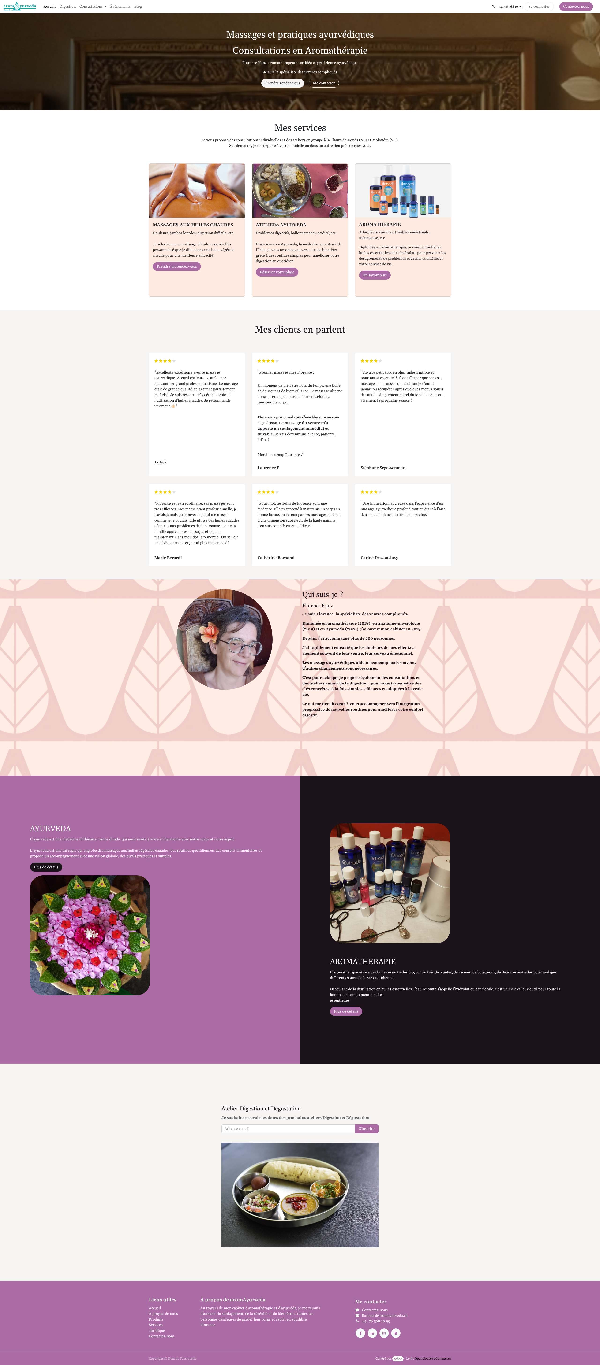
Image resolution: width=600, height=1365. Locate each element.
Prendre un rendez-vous (177, 266)
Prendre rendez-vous (282, 83)
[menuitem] (50, 6)
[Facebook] (360, 1333)
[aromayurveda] (396, 1333)
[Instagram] (384, 1333)
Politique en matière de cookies (175, 1359)
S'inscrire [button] (367, 1128)
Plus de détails (46, 867)
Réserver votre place (277, 272)
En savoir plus (375, 275)
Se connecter (539, 6)
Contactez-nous (576, 6)
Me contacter (324, 83)
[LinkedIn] (372, 1333)
